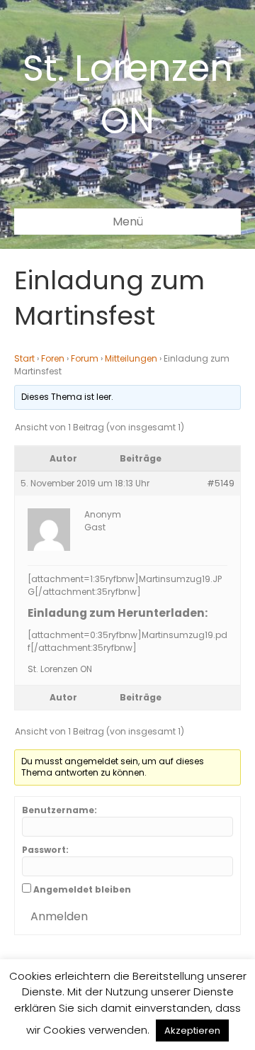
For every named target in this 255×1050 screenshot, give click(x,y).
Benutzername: (59, 810)
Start (24, 358)
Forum (84, 358)
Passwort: (45, 850)
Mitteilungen (131, 358)
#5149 (220, 483)
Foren (52, 358)
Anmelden (59, 916)
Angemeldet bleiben (82, 889)
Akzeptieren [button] (192, 1030)
